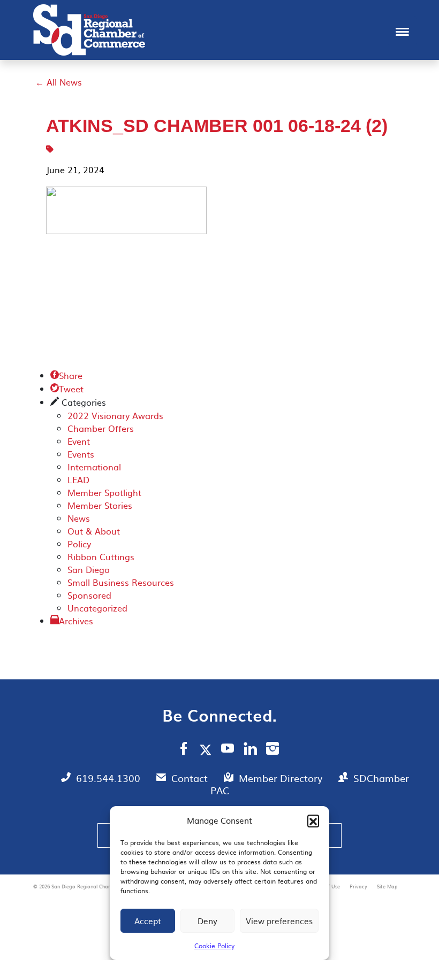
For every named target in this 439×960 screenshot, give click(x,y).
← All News (58, 81)
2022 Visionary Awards (115, 415)
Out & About (93, 530)
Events (80, 453)
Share (66, 375)
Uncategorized (97, 607)
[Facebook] (183, 750)
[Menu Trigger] (402, 30)
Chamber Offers (100, 428)
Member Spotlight (104, 492)
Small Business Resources (120, 582)
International (94, 466)
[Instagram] (272, 750)
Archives (76, 620)
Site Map (387, 886)
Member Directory (282, 778)
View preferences (279, 921)
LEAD (78, 479)
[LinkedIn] (250, 750)
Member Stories (99, 505)
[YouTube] (227, 750)
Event (78, 441)
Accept (147, 921)
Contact (190, 778)
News (78, 518)
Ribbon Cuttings (100, 556)
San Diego (88, 569)
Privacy (359, 886)
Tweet (67, 388)
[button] (313, 820)
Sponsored (89, 595)
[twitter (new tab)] (207, 749)
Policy (79, 543)
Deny (207, 921)
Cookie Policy (214, 945)
